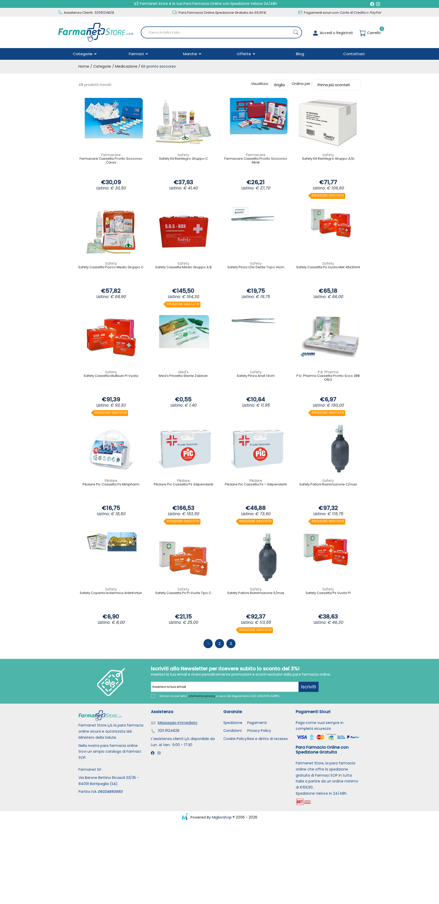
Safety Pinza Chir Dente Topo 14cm (255, 267)
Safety (183, 154)
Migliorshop (222, 817)
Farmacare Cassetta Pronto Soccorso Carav (111, 161)
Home (84, 66)
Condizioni (232, 730)
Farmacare (111, 154)
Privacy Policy (259, 730)
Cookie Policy (235, 738)
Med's (183, 372)
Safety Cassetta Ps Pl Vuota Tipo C (183, 593)
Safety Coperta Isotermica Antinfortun (111, 593)
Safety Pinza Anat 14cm (256, 376)
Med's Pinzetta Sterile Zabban (183, 376)
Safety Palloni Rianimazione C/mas (328, 484)
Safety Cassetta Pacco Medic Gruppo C (111, 267)
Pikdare (111, 480)
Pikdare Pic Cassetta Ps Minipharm (111, 484)
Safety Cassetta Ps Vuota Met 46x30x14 (328, 267)
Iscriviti (309, 687)
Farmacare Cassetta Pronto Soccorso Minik (255, 161)
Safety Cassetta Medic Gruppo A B (183, 267)
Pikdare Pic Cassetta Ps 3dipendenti (183, 484)
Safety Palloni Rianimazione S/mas (255, 593)
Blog (300, 53)
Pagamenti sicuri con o (342, 12)
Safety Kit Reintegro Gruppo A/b (328, 159)
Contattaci (354, 53)
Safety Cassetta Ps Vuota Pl (328, 593)
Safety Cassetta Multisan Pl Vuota (111, 376)
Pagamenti (257, 722)
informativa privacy (201, 696)
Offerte (244, 53)
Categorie (83, 53)
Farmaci (137, 53)
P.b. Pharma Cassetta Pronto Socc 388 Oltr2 (328, 378)
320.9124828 (168, 730)
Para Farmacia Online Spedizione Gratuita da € (222, 12)
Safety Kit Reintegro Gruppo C (183, 159)
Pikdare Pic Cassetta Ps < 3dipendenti (256, 484)
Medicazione (126, 66)
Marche (190, 53)
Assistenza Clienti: (88, 12)
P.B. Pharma (328, 372)
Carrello (373, 32)
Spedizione (232, 722)
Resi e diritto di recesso (267, 738)
